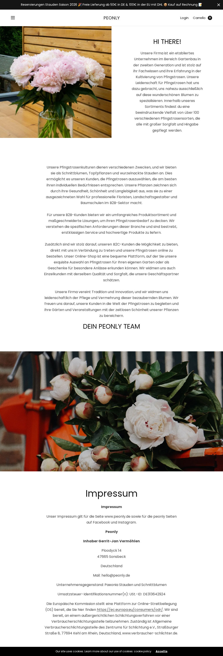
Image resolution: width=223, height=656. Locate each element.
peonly (111, 18)
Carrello (199, 17)
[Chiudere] (218, 4)
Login (184, 17)
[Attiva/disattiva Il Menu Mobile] (15, 18)
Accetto (161, 651)
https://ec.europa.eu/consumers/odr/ (130, 609)
